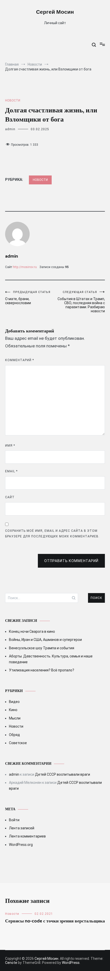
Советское (18, 743)
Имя (10, 445)
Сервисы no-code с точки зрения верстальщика (55, 921)
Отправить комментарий (71, 561)
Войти (14, 820)
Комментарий (19, 360)
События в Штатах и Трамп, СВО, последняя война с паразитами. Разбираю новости (81, 301)
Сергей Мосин (55, 12)
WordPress (71, 963)
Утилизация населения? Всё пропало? (41, 670)
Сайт (10, 497)
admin (10, 129)
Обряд (14, 735)
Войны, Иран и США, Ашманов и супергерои (45, 640)
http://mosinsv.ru (25, 267)
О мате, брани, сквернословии (27, 297)
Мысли (14, 718)
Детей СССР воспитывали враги (62, 774)
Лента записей (21, 828)
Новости (12, 100)
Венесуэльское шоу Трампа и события (41, 648)
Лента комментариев (27, 836)
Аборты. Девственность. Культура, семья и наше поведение (51, 659)
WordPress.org (21, 845)
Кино (13, 710)
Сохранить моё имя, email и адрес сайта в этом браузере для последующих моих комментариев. (52, 533)
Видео (14, 702)
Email (11, 471)
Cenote (11, 963)
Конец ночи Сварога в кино (32, 631)
